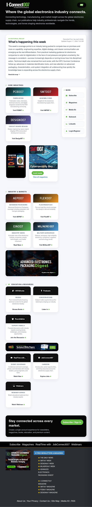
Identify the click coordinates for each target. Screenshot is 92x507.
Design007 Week (47, 463)
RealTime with (43, 444)
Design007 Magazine (49, 492)
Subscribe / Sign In (72, 422)
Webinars (76, 444)
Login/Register (74, 131)
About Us (21, 500)
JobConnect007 (61, 444)
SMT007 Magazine (47, 486)
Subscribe (72, 95)
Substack (72, 117)
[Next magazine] (53, 148)
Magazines (72, 102)
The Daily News (46, 457)
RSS (73, 500)
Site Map (55, 500)
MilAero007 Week (47, 466)
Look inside (37, 173)
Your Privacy (32, 500)
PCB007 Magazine (47, 489)
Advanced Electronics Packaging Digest (46, 472)
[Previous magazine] (49, 148)
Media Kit (72, 109)
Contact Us (45, 500)
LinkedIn (72, 124)
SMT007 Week (45, 460)
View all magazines (40, 177)
